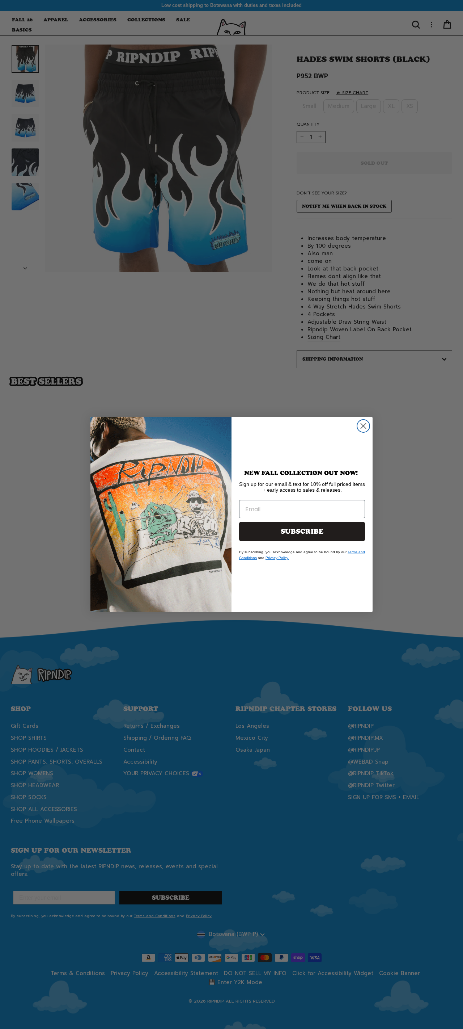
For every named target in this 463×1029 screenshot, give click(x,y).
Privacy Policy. (277, 558)
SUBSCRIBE (302, 532)
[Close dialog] (363, 426)
